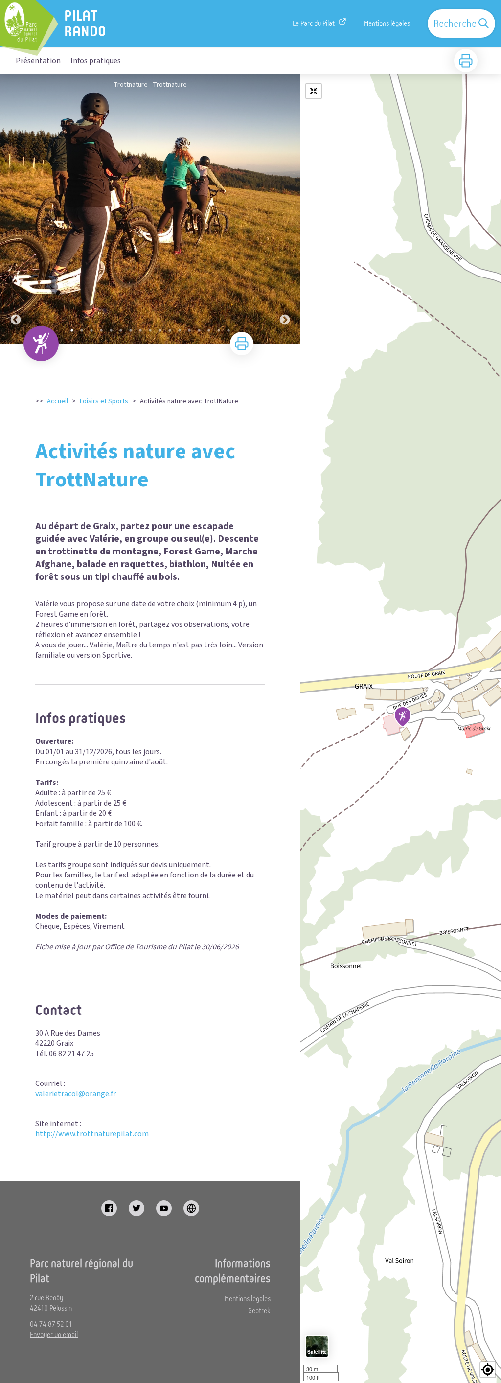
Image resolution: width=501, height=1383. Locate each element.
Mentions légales (387, 23)
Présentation (38, 60)
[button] (487, 1369)
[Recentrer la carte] (313, 91)
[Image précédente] (15, 209)
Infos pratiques (95, 60)
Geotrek (259, 1310)
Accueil (57, 401)
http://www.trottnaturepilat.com (92, 1134)
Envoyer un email (54, 1334)
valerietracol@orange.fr (75, 1093)
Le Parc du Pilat (314, 23)
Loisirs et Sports (104, 401)
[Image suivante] (284, 209)
